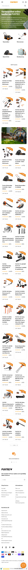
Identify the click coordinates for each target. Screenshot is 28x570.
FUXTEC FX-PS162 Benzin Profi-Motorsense (7, 82)
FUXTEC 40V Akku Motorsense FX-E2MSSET (7, 293)
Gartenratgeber (19, 490)
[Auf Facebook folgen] (2, 547)
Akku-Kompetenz (19, 492)
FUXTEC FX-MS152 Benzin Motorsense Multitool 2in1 (20, 293)
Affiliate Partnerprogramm (19, 501)
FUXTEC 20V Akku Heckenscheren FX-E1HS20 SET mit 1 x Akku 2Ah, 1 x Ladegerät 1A (20, 84)
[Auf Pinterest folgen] (10, 547)
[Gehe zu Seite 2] (17, 445)
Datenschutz (4, 512)
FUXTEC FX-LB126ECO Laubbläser (18, 433)
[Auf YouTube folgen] (13, 547)
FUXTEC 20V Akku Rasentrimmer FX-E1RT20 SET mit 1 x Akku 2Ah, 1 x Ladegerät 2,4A (20, 113)
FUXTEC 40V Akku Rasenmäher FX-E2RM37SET (20, 212)
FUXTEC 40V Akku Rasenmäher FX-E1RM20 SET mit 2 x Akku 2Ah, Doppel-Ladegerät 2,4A (20, 320)
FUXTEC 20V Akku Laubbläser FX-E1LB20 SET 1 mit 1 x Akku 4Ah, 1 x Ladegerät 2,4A (20, 406)
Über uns (17, 488)
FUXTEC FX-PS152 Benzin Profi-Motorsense (7, 161)
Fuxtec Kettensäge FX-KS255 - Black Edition (7, 187)
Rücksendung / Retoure (5, 495)
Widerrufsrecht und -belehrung (6, 515)
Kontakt (3, 488)
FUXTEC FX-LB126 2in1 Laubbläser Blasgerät (7, 212)
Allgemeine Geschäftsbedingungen (6, 536)
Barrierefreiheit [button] (5, 542)
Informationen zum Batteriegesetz (6, 531)
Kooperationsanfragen (20, 497)
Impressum (4, 510)
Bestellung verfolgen (6, 492)
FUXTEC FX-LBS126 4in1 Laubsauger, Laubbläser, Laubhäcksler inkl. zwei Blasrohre (7, 349)
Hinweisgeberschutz (6, 540)
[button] (25, 285)
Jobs (16, 494)
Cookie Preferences (6, 524)
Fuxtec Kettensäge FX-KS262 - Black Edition (20, 161)
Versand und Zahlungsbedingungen (6, 520)
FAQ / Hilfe (4, 490)
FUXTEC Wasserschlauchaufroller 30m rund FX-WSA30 (8, 404)
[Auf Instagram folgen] (6, 547)
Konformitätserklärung (6, 527)
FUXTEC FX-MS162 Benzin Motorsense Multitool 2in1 (7, 433)
